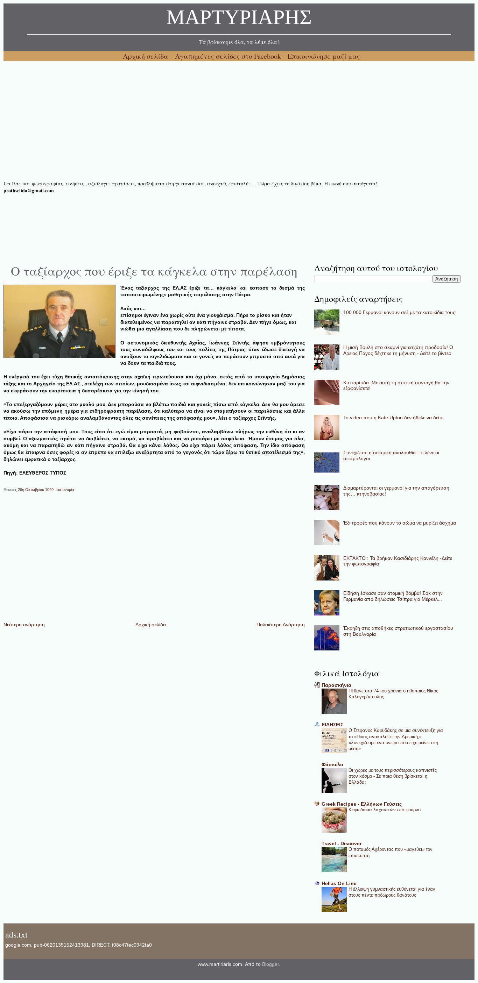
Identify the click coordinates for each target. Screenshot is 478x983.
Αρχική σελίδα (146, 56)
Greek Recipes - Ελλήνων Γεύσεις (362, 804)
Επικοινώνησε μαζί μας (324, 56)
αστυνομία (65, 489)
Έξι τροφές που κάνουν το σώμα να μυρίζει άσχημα (399, 523)
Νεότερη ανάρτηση (24, 624)
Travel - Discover (341, 843)
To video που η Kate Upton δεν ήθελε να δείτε (393, 417)
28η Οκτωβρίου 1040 (36, 489)
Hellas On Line (339, 883)
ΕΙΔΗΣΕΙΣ (332, 724)
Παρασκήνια (336, 685)
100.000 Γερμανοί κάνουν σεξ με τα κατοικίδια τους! (400, 312)
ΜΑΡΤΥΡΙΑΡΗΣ (239, 19)
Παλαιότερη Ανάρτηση (280, 624)
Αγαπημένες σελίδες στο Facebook (229, 56)
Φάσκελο (332, 764)
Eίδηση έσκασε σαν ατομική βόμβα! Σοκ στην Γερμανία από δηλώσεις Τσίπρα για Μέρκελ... (393, 596)
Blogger (270, 964)
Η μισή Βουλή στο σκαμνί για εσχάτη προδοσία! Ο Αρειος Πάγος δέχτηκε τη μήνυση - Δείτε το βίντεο (398, 350)
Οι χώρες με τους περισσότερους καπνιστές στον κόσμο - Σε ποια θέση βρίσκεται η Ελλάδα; (393, 776)
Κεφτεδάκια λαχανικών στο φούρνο (385, 809)
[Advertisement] (213, 121)
